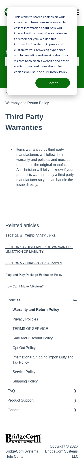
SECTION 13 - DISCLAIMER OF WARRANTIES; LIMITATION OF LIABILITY (39, 249)
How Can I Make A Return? (24, 286)
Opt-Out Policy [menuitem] (24, 348)
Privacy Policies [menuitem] (25, 319)
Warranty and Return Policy (27, 103)
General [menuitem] (14, 410)
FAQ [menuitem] (11, 391)
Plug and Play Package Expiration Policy (33, 274)
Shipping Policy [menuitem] (25, 381)
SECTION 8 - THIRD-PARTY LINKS (30, 235)
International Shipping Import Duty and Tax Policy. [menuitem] (43, 359)
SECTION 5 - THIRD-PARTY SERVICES (33, 263)
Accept (52, 83)
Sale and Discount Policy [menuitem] (33, 338)
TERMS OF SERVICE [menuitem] (30, 329)
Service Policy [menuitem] (24, 372)
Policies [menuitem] (14, 300)
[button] (75, 300)
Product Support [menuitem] (20, 400)
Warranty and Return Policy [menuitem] (36, 310)
